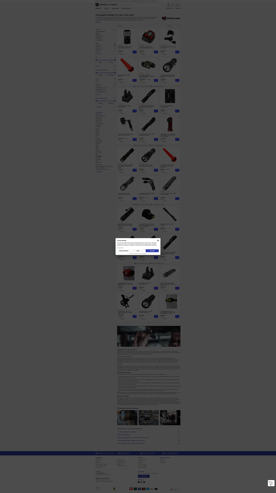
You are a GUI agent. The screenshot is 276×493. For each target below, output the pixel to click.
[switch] (271, 485)
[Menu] (274, 481)
